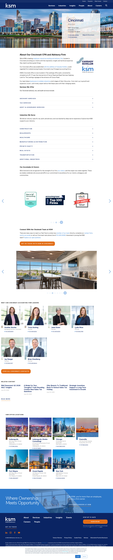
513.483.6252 (33, 331)
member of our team (62, 233)
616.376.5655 (37, 478)
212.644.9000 (61, 478)
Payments (90, 1)
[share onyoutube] (19, 533)
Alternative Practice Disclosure (99, 537)
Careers (99, 6)
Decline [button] (84, 556)
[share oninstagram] (11, 533)
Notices (86, 537)
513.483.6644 (33, 363)
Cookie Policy (77, 537)
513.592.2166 (79, 331)
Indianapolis (13, 439)
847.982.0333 (61, 446)
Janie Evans (55, 327)
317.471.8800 (37, 448)
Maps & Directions (88, 35)
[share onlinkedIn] (6, 533)
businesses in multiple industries (40, 81)
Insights (72, 6)
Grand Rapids (37, 471)
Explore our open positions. (32, 237)
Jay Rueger (8, 359)
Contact (105, 1)
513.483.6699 (74, 35)
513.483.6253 (9, 331)
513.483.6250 (56, 331)
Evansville (83, 439)
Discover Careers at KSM (80, 504)
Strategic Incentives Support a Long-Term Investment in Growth (77, 387)
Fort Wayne (13, 471)
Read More (5, 399)
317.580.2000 (14, 446)
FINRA (43, 542)
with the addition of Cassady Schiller (55, 67)
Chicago (59, 439)
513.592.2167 (9, 363)
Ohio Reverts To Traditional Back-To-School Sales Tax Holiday (57, 387)
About (90, 6)
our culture (61, 170)
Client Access (98, 1)
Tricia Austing (33, 327)
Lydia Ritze (79, 327)
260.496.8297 (14, 478)
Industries (62, 6)
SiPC (46, 542)
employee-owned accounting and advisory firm (48, 58)
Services (51, 6)
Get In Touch (11, 527)
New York (59, 471)
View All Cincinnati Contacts (16, 371)
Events (84, 1)
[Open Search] (106, 6)
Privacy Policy (65, 551)
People (81, 6)
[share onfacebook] (15, 533)
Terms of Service (95, 527)
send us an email (25, 235)
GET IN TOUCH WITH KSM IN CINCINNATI (37, 243)
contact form (88, 233)
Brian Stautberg (34, 359)
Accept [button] (77, 556)
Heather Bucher (10, 327)
